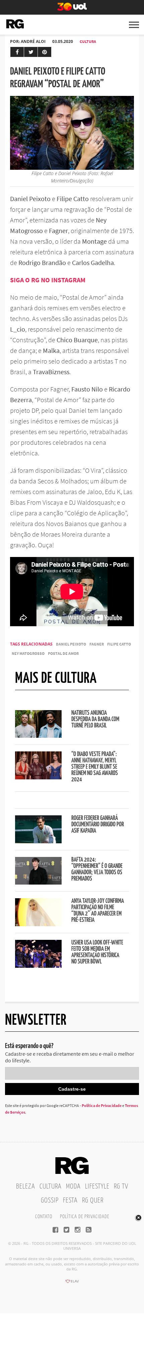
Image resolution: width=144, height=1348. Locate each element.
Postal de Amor (63, 653)
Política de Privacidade (102, 1105)
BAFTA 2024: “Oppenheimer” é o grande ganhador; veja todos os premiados (97, 869)
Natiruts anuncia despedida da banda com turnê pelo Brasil (95, 719)
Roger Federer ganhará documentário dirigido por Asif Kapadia (97, 824)
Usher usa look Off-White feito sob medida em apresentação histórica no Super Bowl (97, 952)
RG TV (121, 1186)
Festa (70, 1200)
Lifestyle (97, 1186)
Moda (73, 1186)
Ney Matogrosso (28, 653)
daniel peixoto (71, 644)
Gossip (50, 1200)
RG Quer (92, 1200)
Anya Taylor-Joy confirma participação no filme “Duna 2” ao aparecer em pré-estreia (97, 910)
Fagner (96, 644)
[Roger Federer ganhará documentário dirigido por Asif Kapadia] (38, 841)
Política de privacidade (84, 1216)
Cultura (88, 41)
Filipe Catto (119, 644)
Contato (43, 1216)
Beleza (25, 1186)
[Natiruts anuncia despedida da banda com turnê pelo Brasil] (38, 735)
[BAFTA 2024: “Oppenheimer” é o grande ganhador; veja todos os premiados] (38, 882)
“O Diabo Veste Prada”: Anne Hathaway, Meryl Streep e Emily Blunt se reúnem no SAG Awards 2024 (94, 767)
